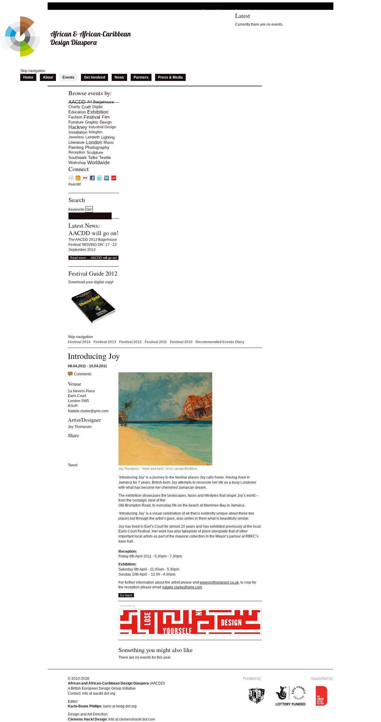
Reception (76, 152)
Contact (207, 10)
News (119, 77)
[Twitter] (99, 179)
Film (106, 117)
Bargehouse (103, 102)
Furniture (76, 122)
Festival (92, 117)
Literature (76, 142)
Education (77, 112)
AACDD (77, 101)
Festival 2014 (79, 342)
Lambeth (92, 137)
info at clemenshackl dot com (131, 719)
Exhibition (97, 112)
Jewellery (76, 137)
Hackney (77, 127)
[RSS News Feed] (78, 179)
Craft (86, 106)
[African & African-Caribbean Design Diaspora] (65, 55)
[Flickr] (85, 179)
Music (109, 142)
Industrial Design (102, 127)
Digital (97, 107)
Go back (126, 595)
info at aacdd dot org (98, 693)
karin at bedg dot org (120, 706)
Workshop (77, 162)
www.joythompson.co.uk (219, 582)
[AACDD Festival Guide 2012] (92, 323)
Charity (74, 107)
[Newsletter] (70, 179)
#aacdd (74, 184)
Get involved (94, 77)
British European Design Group (96, 688)
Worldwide (98, 162)
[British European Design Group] (256, 709)
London (94, 142)
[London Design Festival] (113, 179)
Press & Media (170, 77)
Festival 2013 (104, 342)
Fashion (75, 117)
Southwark (77, 157)
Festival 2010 (181, 342)
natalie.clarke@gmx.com (182, 587)
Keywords (76, 209)
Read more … (93, 258)
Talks (93, 157)
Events (68, 77)
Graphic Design (98, 122)
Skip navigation (211, 6)
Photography (97, 147)
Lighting (108, 137)
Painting (76, 147)
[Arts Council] (291, 709)
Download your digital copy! (90, 282)
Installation (77, 132)
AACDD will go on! (93, 233)
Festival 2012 (130, 342)
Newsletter (224, 10)
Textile (105, 157)
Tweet (72, 465)
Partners (141, 77)
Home (28, 77)
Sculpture (95, 152)
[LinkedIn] (106, 179)
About (48, 77)
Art (89, 102)
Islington (95, 132)
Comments (82, 374)
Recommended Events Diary (220, 342)
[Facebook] (92, 179)
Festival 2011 (156, 342)
